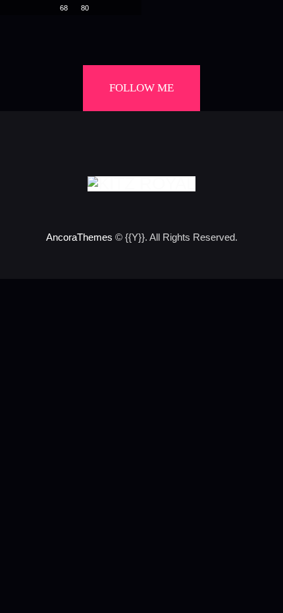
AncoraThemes (79, 237)
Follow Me (141, 88)
